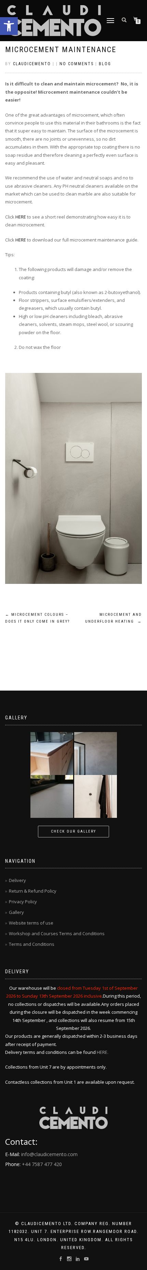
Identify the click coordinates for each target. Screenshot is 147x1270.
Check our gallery (73, 831)
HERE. (102, 1052)
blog (105, 63)
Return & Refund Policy (32, 891)
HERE (20, 217)
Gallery (16, 912)
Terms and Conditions (31, 944)
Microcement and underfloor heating (113, 618)
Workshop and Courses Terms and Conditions (57, 933)
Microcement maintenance (60, 49)
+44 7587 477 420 (42, 1164)
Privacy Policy (23, 901)
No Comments (76, 63)
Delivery (17, 880)
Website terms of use (31, 923)
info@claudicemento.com (49, 1154)
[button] (9, 26)
